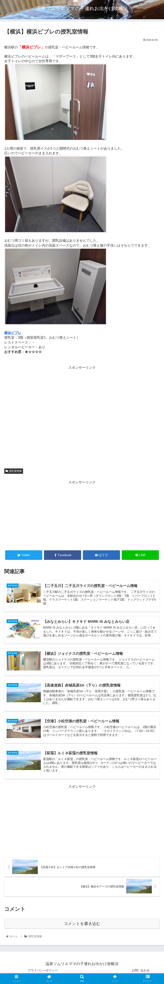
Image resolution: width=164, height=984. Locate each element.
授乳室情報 (15, 471)
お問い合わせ (141, 970)
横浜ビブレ (12, 333)
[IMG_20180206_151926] (55, 324)
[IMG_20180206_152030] (55, 139)
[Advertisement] (82, 417)
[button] (151, 592)
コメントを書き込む (82, 923)
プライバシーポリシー (43, 970)
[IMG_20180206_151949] (55, 232)
